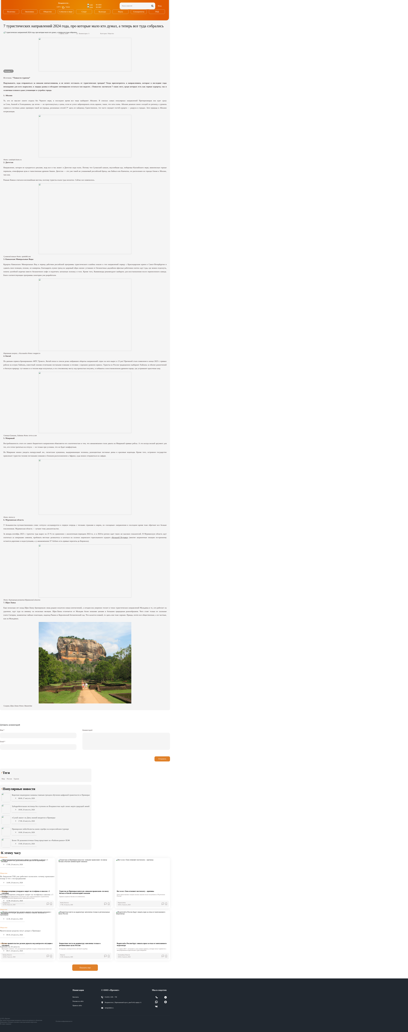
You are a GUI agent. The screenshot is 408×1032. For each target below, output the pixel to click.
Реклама (7, 71)
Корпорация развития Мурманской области (24, 600)
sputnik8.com (26, 256)
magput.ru (36, 353)
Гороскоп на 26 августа (10, 947)
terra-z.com (33, 435)
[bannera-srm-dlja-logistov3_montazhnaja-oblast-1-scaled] (85, 54)
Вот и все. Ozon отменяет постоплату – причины (135, 891)
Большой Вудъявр (119, 537)
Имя (2, 730)
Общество (111, 33)
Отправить (162, 759)
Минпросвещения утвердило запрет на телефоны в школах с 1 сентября (26, 895)
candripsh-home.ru (15, 160)
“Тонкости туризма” (21, 78)
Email (2, 741)
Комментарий (87, 730)
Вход (160, 6)
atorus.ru (12, 517)
